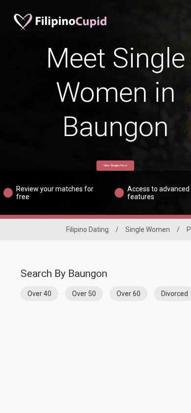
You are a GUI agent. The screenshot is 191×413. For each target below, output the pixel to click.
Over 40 (39, 294)
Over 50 (84, 294)
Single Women (147, 229)
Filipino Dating (87, 229)
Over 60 (129, 294)
